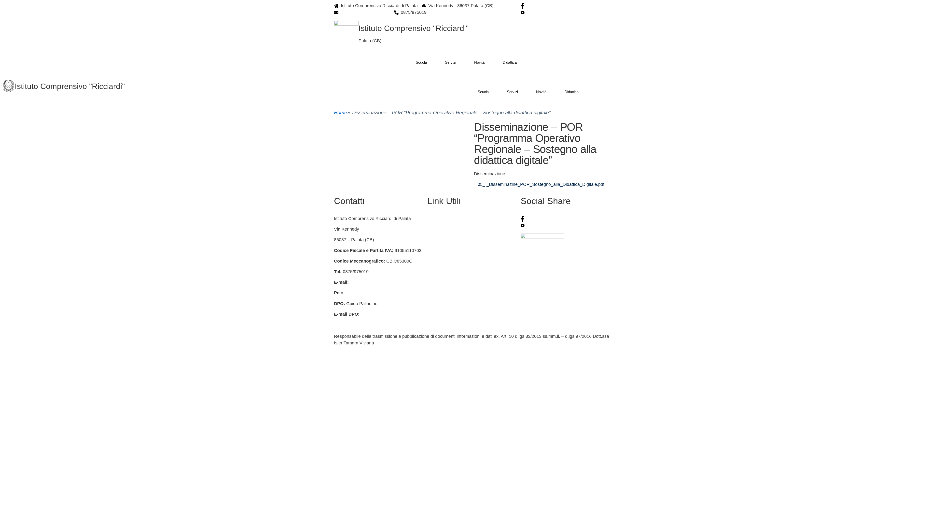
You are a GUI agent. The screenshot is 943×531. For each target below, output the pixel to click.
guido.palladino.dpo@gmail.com (365, 320)
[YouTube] (565, 12)
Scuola (421, 62)
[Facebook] (565, 5)
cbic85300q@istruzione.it (365, 12)
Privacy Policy (441, 239)
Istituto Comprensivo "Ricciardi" (414, 28)
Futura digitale (441, 229)
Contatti (435, 218)
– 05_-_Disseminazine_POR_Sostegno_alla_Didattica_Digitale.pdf (539, 184)
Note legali (437, 271)
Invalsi (433, 292)
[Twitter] (565, 225)
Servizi (450, 62)
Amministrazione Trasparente (456, 250)
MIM (431, 282)
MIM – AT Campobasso (450, 314)
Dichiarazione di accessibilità (455, 261)
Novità (479, 62)
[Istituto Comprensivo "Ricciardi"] (8, 86)
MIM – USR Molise (445, 303)
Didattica (510, 62)
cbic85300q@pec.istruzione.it (373, 292)
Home (340, 112)
